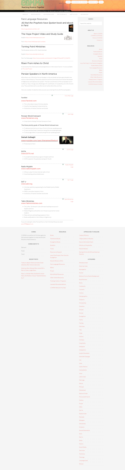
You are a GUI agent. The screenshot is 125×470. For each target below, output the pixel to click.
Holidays (81, 340)
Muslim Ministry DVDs (96, 65)
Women (81, 464)
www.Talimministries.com (31, 203)
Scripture (81, 427)
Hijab (80, 333)
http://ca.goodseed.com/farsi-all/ (30, 29)
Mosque (81, 387)
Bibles (100, 70)
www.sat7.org (26, 184)
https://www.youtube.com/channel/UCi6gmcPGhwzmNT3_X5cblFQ (51, 58)
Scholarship (82, 423)
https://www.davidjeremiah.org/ (35, 54)
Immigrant (82, 346)
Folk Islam (82, 326)
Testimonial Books (97, 51)
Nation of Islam (83, 393)
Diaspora (81, 299)
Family (81, 320)
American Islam (83, 266)
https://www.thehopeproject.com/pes (35, 41)
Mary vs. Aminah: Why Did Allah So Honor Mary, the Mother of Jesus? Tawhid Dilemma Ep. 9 (33, 276)
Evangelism (82, 316)
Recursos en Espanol (97, 61)
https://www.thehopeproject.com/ (35, 37)
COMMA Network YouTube (95, 84)
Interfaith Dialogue (84, 356)
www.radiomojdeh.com (31, 169)
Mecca (81, 383)
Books (100, 49)
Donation (81, 306)
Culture (81, 293)
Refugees (82, 420)
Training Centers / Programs (95, 79)
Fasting (81, 323)
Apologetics (82, 269)
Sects (80, 433)
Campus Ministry (84, 235)
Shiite (80, 440)
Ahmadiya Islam (83, 262)
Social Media (82, 447)
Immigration (82, 350)
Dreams (81, 309)
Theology (81, 457)
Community (82, 286)
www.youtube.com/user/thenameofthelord (39, 140)
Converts (81, 289)
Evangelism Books (97, 54)
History (81, 336)
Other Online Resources (96, 77)
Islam (80, 363)
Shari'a (81, 437)
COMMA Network (32, 6)
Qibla (80, 407)
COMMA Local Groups (96, 35)
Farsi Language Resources (95, 68)
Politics (81, 400)
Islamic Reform (83, 366)
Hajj (80, 330)
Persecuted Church (84, 397)
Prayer (100, 72)
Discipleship (82, 303)
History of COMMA (97, 37)
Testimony (82, 454)
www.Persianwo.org (29, 118)
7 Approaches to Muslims (86, 238)
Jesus (80, 373)
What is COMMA (98, 33)
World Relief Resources (96, 74)
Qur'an (81, 410)
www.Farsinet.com (29, 101)
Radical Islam (82, 413)
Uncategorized (83, 460)
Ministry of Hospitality (85, 245)
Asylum (81, 273)
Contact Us (99, 40)
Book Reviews (83, 279)
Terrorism (82, 450)
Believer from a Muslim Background (89, 276)
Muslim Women (83, 248)
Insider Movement (84, 353)
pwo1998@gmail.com (27, 224)
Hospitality (82, 343)
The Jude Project (27, 69)
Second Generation (84, 430)
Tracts (100, 58)
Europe (81, 313)
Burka (80, 283)
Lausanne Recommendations (95, 81)
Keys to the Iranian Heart (86, 242)
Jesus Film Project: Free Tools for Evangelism (91, 63)
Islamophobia (83, 370)
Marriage (81, 380)
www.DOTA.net (27, 153)
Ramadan (81, 417)
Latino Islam (82, 376)
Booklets (100, 56)
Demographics (83, 296)
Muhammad (82, 390)
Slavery (81, 444)
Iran (80, 360)
